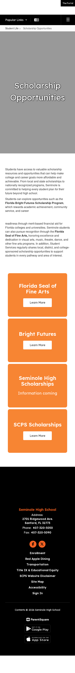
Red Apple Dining (37, 559)
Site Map (37, 581)
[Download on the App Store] (37, 639)
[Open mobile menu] (68, 20)
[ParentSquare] (37, 619)
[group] (37, 385)
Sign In (37, 593)
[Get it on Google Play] (37, 629)
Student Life (11, 28)
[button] (16, 20)
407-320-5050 (43, 528)
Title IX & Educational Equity (38, 570)
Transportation (37, 564)
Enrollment (37, 553)
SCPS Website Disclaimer (37, 576)
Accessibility (37, 587)
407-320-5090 (41, 532)
